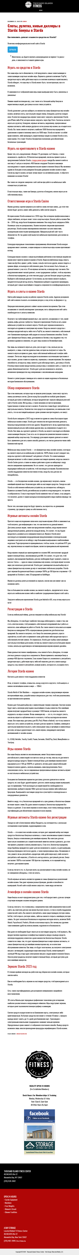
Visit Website (21, 1241)
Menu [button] (40, 10)
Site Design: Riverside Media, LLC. (54, 1252)
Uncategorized (21, 1034)
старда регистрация (39, 160)
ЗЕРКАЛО (12, 49)
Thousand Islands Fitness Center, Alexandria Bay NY (39, 4)
